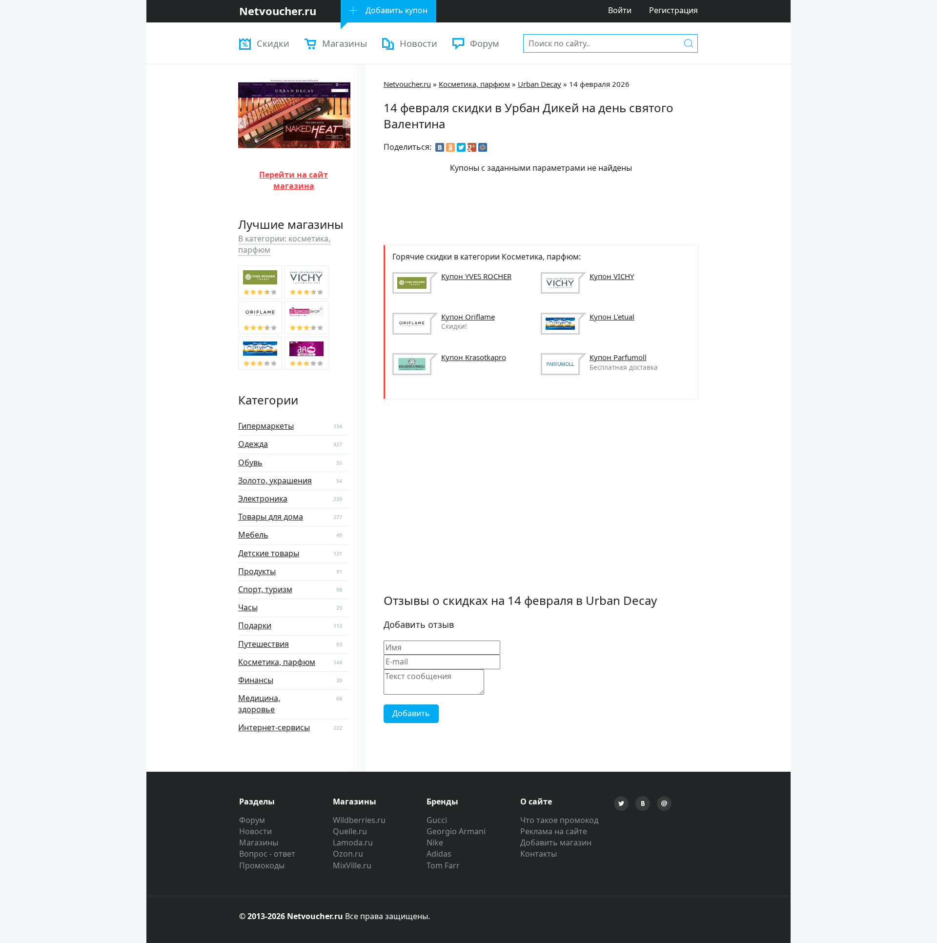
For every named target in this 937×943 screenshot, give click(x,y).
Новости (418, 43)
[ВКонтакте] (439, 147)
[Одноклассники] (450, 147)
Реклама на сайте (553, 831)
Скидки (273, 43)
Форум (484, 43)
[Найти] (688, 43)
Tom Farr (443, 865)
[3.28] (306, 317)
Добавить (411, 713)
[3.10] (306, 353)
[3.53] (260, 282)
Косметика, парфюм (474, 84)
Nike (435, 842)
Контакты (538, 853)
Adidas (439, 853)
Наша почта (664, 803)
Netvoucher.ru (407, 84)
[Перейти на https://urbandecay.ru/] (294, 157)
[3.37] (260, 317)
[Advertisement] (561, 207)
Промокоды (262, 865)
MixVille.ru (352, 865)
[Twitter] (461, 147)
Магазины (344, 43)
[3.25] (260, 353)
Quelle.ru (350, 831)
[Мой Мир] (482, 147)
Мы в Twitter (621, 803)
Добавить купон (397, 10)
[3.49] (306, 282)
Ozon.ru (348, 853)
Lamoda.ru (353, 842)
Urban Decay (539, 84)
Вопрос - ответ (267, 853)
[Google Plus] (472, 147)
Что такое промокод (559, 820)
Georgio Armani (456, 831)
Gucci (437, 820)
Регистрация (673, 10)
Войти (619, 10)
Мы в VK (642, 803)
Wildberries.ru (359, 820)
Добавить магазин (555, 842)
